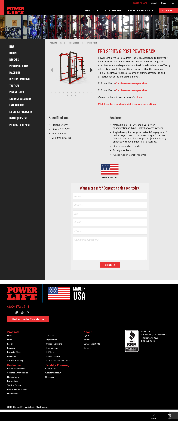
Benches (14, 59)
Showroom (50, 377)
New (11, 46)
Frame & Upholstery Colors (58, 360)
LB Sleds (50, 352)
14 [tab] (75, 95)
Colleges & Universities (17, 372)
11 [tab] (91, 92)
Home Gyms (12, 393)
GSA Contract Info (92, 343)
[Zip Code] (110, 213)
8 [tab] (79, 92)
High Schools (13, 377)
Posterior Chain (18, 66)
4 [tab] (63, 92)
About (88, 332)
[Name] (110, 196)
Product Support (19, 125)
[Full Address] (110, 205)
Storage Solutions (20, 99)
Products (13, 332)
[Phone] (110, 231)
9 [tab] (83, 92)
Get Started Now (53, 372)
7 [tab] (75, 92)
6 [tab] (71, 92)
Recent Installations (16, 368)
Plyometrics (16, 92)
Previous (51, 70)
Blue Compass (42, 407)
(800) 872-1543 (18, 306)
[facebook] (10, 312)
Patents (87, 339)
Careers (87, 348)
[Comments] (110, 248)
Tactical (14, 86)
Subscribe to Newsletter (28, 319)
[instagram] (16, 312)
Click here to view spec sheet (132, 83)
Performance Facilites (17, 389)
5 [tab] (67, 92)
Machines (14, 73)
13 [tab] (71, 95)
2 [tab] (56, 92)
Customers (14, 365)
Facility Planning (57, 365)
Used (9, 339)
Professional (12, 381)
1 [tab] (52, 92)
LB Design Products (20, 112)
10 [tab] (87, 92)
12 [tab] (67, 95)
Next (92, 70)
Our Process (50, 368)
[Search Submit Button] (173, 3)
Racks (13, 53)
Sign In (86, 335)
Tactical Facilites (14, 385)
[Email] (110, 222)
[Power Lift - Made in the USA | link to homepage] (15, 10)
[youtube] (22, 312)
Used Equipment (18, 118)
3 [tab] (60, 92)
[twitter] (28, 312)
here (139, 97)
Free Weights (16, 105)
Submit (110, 265)
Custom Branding (19, 79)
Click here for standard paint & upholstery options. (127, 104)
